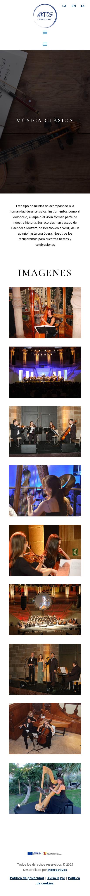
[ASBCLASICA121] (45, 456)
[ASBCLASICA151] (45, 515)
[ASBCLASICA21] (45, 634)
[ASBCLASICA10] (45, 575)
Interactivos (57, 870)
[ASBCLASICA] (45, 813)
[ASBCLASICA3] (45, 396)
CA (64, 6)
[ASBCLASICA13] (45, 694)
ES (83, 6)
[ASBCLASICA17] (45, 753)
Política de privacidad (27, 878)
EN (74, 6)
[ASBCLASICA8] (45, 337)
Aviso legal (56, 878)
